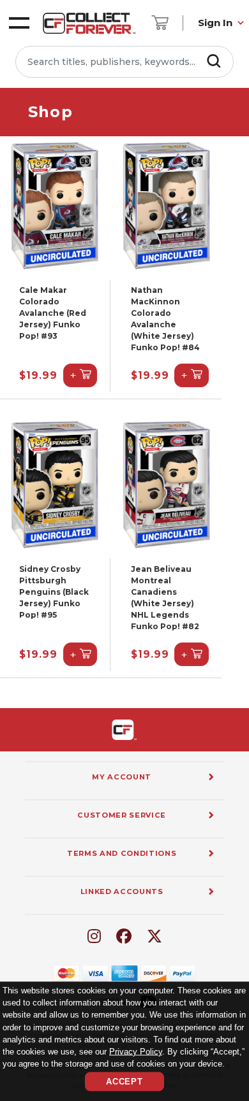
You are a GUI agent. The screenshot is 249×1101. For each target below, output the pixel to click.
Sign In (215, 23)
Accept (124, 1081)
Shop (50, 112)
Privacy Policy (135, 1051)
